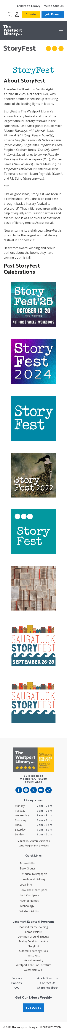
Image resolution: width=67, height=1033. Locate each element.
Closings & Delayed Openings (33, 841)
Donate (30, 14)
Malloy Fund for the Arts (33, 941)
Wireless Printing (30, 911)
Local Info (26, 884)
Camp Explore (33, 932)
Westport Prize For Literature (33, 965)
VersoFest (34, 955)
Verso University (33, 960)
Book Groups (28, 868)
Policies (16, 983)
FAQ (16, 987)
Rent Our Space (29, 895)
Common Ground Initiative (34, 936)
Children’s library (28, 6)
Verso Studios (54, 6)
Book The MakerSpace (33, 890)
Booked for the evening (33, 927)
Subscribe (33, 1007)
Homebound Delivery (32, 879)
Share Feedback (47, 987)
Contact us (47, 983)
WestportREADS (33, 970)
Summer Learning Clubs (33, 951)
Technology (27, 906)
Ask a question (47, 978)
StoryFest (33, 946)
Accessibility (27, 863)
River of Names (29, 900)
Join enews (52, 14)
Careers (17, 978)
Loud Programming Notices (34, 846)
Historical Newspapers (33, 874)
